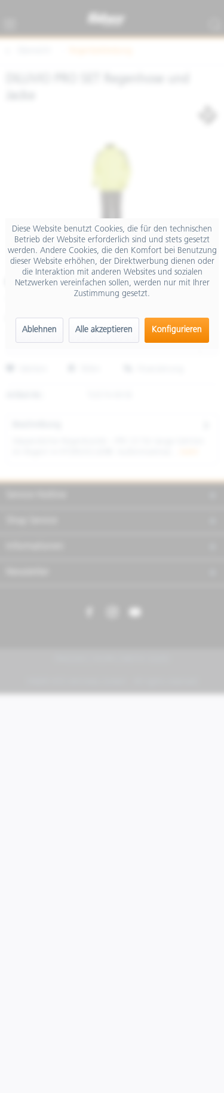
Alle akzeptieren (104, 329)
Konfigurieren (177, 329)
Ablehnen (39, 329)
